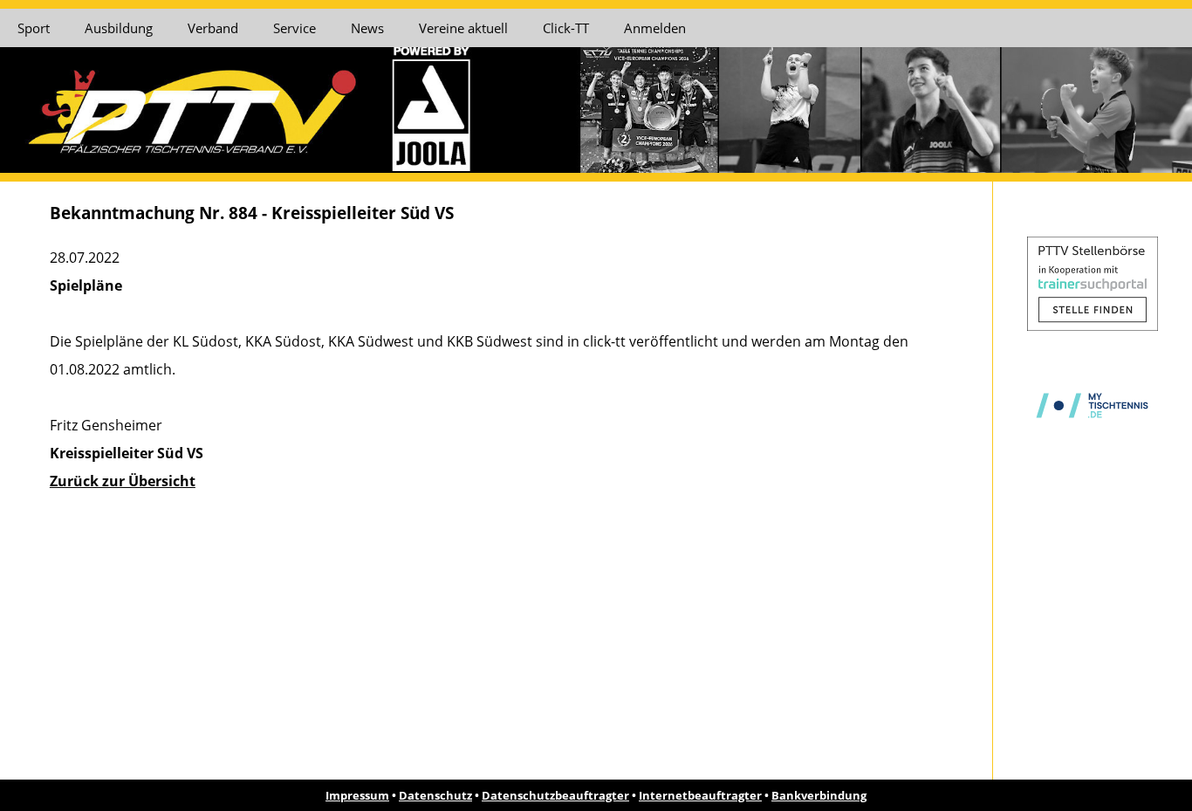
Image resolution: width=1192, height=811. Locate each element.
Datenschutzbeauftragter (555, 795)
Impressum (357, 795)
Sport (33, 28)
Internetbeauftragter (700, 795)
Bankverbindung (819, 795)
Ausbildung (119, 28)
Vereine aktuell (463, 28)
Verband (213, 28)
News (367, 28)
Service (294, 28)
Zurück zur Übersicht (122, 481)
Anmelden (655, 28)
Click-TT (566, 28)
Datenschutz (435, 795)
